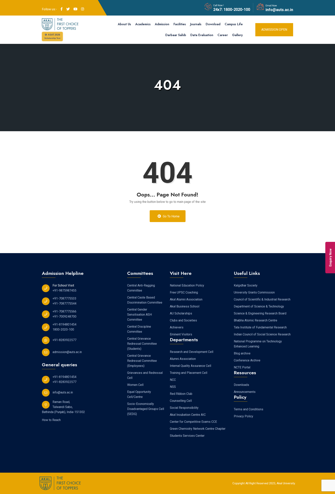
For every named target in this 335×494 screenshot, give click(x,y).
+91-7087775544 (64, 303)
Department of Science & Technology (259, 306)
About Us (124, 24)
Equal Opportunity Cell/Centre (139, 394)
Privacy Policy (243, 416)
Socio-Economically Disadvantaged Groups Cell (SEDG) (145, 409)
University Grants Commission (254, 292)
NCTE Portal (242, 367)
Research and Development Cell (191, 352)
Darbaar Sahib (175, 35)
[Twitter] (68, 9)
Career (223, 35)
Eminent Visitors (181, 334)
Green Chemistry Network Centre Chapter (197, 429)
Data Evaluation (201, 35)
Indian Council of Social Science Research (262, 334)
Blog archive (242, 353)
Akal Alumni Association (186, 299)
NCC (173, 380)
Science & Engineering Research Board (260, 313)
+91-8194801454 (64, 324)
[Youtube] (75, 9)
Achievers (176, 327)
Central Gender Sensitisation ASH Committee (139, 314)
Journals (195, 24)
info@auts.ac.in (279, 9)
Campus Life (234, 24)
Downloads (241, 385)
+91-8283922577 (64, 340)
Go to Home (171, 216)
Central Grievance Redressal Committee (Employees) (142, 361)
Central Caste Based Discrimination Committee (144, 300)
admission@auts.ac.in (67, 352)
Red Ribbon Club (181, 394)
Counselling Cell (181, 401)
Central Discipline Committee (139, 329)
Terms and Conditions (248, 409)
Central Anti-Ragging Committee (141, 288)
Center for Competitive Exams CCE (193, 422)
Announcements (245, 392)
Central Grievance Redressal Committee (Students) (142, 344)
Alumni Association (183, 359)
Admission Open (274, 29)
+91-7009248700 (64, 316)
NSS (173, 387)
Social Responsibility (184, 408)
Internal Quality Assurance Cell (190, 366)
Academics (143, 24)
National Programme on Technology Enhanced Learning (258, 343)
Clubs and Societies (183, 320)
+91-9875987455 (64, 290)
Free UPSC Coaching (184, 292)
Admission (162, 24)
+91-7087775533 (64, 298)
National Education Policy (187, 285)
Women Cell (135, 385)
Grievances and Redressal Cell (145, 375)
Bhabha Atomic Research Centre (255, 320)
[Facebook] (61, 9)
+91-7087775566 (64, 311)
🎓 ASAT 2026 (52, 36)
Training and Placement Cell (188, 373)
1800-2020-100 (236, 9)
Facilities (180, 24)
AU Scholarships (181, 313)
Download (213, 24)
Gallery (237, 35)
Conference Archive (247, 360)
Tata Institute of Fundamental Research (260, 327)
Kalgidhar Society (245, 285)
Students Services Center (187, 436)
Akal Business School (184, 306)
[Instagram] (82, 9)
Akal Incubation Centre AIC (188, 415)
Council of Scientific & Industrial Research (262, 299)
